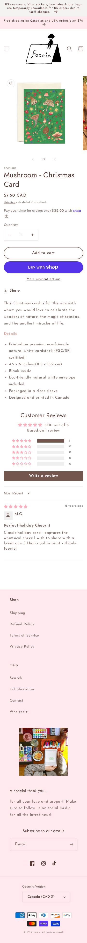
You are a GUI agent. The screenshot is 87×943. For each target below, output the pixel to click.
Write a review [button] (43, 476)
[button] (6, 48)
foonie (37, 932)
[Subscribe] (71, 844)
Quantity (11, 225)
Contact (16, 701)
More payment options (43, 279)
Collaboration (22, 689)
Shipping (9, 202)
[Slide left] (32, 159)
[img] (16, 507)
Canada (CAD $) (41, 896)
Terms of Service (24, 635)
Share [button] (15, 291)
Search (16, 678)
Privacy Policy (22, 647)
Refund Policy (22, 624)
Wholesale (19, 712)
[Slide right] (54, 159)
